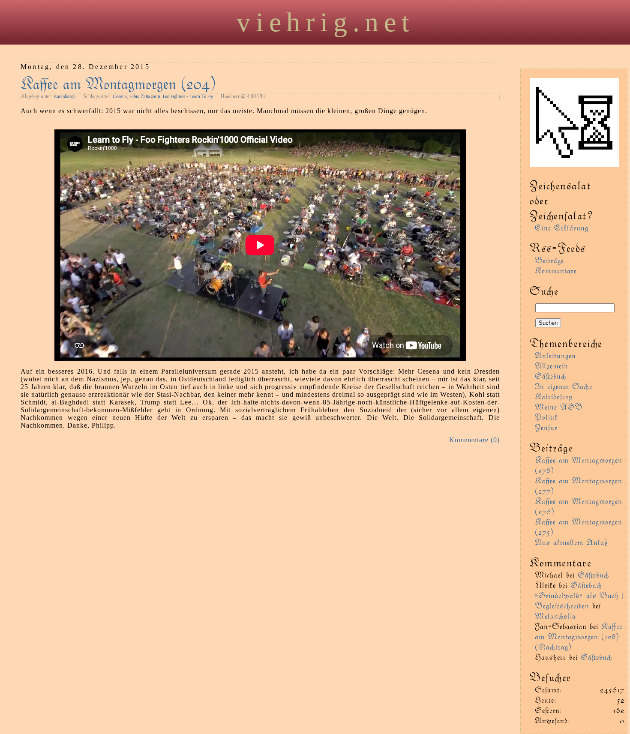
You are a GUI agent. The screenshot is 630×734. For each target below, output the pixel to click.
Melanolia (555, 615)
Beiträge (549, 260)
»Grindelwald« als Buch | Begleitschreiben (579, 600)
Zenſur (546, 427)
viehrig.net (326, 22)
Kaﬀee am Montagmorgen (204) (118, 82)
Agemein (551, 365)
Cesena (120, 96)
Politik (546, 417)
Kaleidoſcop (64, 96)
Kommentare (556, 270)
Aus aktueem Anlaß (571, 542)
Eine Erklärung (561, 227)
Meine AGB (559, 406)
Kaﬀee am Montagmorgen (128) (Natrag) (578, 636)
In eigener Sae (563, 386)
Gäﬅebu (551, 375)
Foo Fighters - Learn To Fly (188, 96)
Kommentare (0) (474, 439)
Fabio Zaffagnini (144, 96)
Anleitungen (555, 355)
